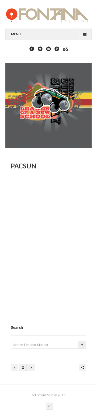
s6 (65, 49)
